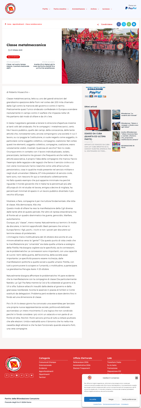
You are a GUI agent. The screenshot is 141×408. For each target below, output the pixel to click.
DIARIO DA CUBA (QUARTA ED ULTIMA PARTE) (95, 136)
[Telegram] (134, 24)
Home (9, 24)
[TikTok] (22, 375)
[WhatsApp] (129, 24)
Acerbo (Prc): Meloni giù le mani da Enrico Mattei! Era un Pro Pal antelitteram (44, 66)
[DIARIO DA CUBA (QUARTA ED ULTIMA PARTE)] (97, 120)
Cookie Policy (97, 404)
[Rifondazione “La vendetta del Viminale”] (116, 114)
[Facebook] (119, 24)
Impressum (125, 404)
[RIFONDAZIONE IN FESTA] (116, 147)
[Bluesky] (31, 375)
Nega (111, 399)
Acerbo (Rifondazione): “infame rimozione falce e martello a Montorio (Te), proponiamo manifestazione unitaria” (129, 135)
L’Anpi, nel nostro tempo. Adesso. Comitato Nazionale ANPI (18, 66)
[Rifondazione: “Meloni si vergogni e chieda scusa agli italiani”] (116, 125)
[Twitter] (124, 24)
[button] (136, 378)
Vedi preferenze (129, 399)
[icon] (5, 24)
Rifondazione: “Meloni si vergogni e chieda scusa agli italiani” (129, 125)
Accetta (92, 399)
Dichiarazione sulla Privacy (111, 404)
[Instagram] (12, 375)
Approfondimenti (18, 24)
